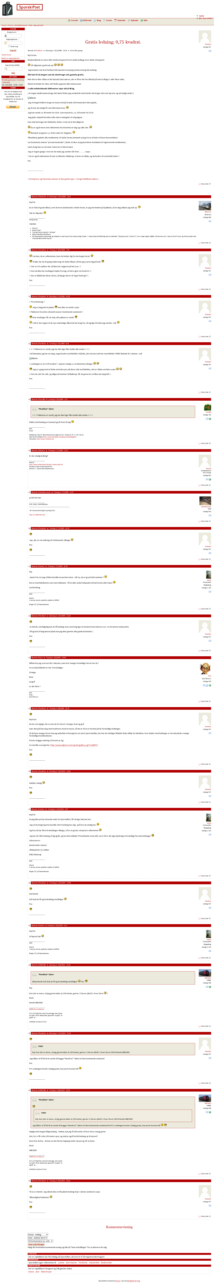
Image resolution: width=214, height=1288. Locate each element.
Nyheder (134, 20)
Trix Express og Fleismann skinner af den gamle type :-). (53, 179)
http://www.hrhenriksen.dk (38, 464)
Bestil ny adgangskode (10, 58)
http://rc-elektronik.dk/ (37, 515)
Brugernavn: (12, 32)
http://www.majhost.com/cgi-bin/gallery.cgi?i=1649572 (74, 745)
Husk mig (14, 46)
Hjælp (201, 15)
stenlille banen (45, 492)
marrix (31, 1271)
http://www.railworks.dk (45, 439)
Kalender (121, 20)
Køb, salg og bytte (36, 25)
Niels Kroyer (46, 1271)
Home (3, 25)
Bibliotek (87, 20)
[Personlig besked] (210, 52)
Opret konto (6, 55)
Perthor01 (83, 1262)
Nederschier (106, 1262)
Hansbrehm (94, 1262)
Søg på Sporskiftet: (12, 65)
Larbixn (61, 1262)
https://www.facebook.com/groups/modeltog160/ (60, 437)
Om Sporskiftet (206, 18)
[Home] (22, 15)
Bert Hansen (71, 1262)
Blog (99, 20)
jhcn (37, 1271)
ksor (41, 657)
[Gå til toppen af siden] (210, 184)
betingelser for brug (133, 1281)
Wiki (145, 20)
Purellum (208, 44)
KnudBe (42, 399)
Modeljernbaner (21, 25)
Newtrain (42, 196)
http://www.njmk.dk (55, 464)
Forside (74, 20)
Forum (109, 20)
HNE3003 (42, 965)
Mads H (42, 450)
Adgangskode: (12, 39)
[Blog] (207, 686)
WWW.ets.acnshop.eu (36, 1009)
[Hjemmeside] (210, 419)
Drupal (117, 1281)
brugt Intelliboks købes (87, 179)
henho (41, 566)
